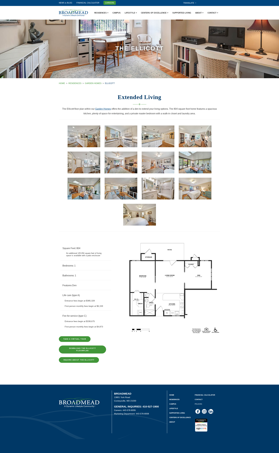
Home (62, 83)
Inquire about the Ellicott (78, 360)
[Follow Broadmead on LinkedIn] (211, 411)
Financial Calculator (87, 3)
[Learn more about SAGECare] (201, 423)
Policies (198, 404)
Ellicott (110, 83)
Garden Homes (93, 83)
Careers (109, 3)
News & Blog (65, 3)
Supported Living (181, 13)
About (198, 13)
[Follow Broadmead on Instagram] (204, 411)
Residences (100, 13)
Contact (212, 13)
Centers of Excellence (154, 13)
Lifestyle (130, 13)
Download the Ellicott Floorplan (82, 349)
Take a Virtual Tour (74, 339)
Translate (189, 3)
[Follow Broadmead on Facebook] (198, 411)
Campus (116, 13)
